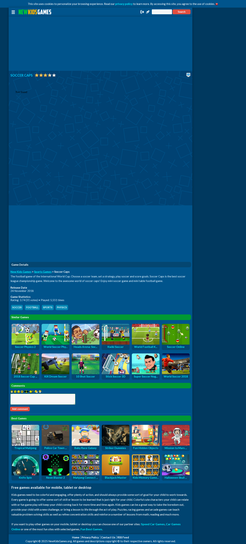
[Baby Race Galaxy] (85, 444)
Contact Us (108, 537)
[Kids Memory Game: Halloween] (146, 474)
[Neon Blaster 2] (55, 474)
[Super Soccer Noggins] (146, 373)
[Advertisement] (100, 43)
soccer (17, 307)
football (32, 307)
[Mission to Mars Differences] (176, 444)
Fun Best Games (91, 529)
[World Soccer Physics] (55, 343)
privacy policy (124, 3)
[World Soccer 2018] (176, 373)
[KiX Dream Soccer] (55, 373)
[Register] (147, 13)
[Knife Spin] (25, 474)
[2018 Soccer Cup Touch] (25, 373)
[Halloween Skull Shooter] (176, 474)
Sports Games (43, 271)
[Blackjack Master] (115, 474)
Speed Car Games (153, 524)
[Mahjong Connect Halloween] (85, 474)
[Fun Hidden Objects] (146, 444)
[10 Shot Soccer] (85, 373)
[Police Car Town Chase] (55, 444)
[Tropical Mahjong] (25, 444)
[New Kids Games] (35, 12)
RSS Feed (123, 537)
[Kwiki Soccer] (115, 343)
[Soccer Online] (176, 343)
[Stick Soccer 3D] (115, 373)
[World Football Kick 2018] (146, 343)
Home (75, 537)
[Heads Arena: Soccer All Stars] (85, 343)
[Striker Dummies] (115, 444)
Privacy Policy (90, 537)
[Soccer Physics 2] (25, 343)
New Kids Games (20, 271)
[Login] (142, 13)
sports (47, 307)
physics (62, 307)
